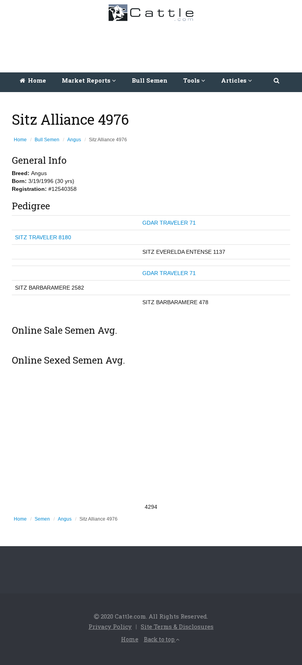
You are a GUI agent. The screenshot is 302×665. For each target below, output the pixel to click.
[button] (277, 80)
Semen (42, 519)
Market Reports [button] (87, 80)
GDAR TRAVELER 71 (169, 223)
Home (36, 80)
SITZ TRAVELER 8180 (43, 237)
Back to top (160, 639)
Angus (74, 139)
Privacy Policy (110, 626)
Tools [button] (192, 80)
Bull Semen (150, 80)
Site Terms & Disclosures (177, 626)
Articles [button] (234, 80)
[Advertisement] (153, 45)
